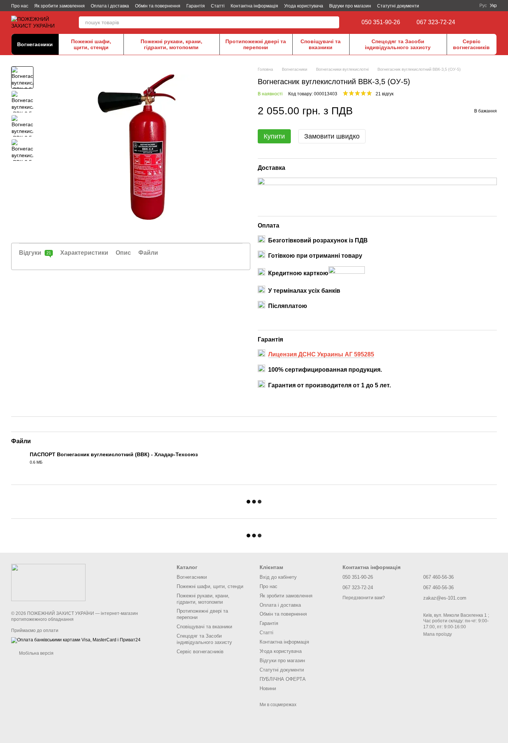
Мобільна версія (36, 653)
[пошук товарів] (333, 22)
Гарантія (195, 6)
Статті (218, 6)
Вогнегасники (35, 44)
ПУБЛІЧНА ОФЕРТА (283, 679)
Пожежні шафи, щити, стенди (91, 44)
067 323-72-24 (436, 22)
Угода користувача (303, 6)
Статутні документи (398, 6)
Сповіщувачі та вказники (320, 44)
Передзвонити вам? (364, 597)
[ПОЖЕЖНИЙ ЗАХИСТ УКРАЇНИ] (48, 582)
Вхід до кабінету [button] (278, 577)
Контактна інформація (254, 6)
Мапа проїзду (437, 634)
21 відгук (384, 93)
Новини (268, 688)
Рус (483, 5)
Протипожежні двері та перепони (255, 44)
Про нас (19, 6)
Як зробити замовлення (59, 6)
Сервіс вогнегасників (471, 44)
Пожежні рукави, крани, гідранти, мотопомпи (171, 44)
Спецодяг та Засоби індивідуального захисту (398, 44)
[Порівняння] (478, 22)
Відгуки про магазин (350, 6)
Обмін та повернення (157, 6)
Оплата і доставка (110, 6)
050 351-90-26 (380, 22)
